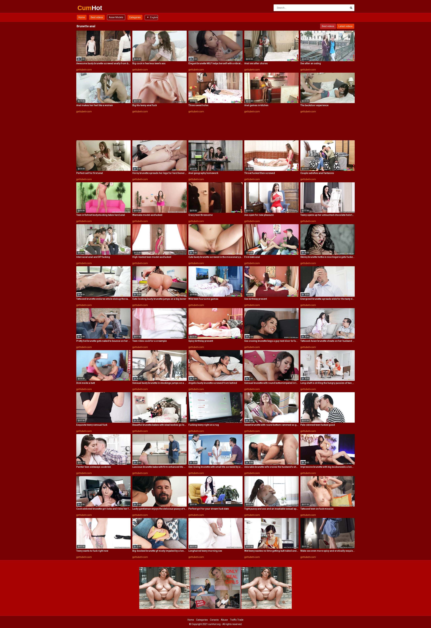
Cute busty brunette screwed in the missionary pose (215, 257)
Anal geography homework (203, 173)
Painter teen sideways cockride (93, 467)
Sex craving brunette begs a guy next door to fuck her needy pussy (271, 341)
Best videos (97, 17)
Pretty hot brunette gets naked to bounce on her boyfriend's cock (103, 341)
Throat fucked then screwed (259, 173)
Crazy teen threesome (200, 215)
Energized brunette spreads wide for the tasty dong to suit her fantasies (327, 299)
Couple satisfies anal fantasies (317, 173)
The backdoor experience (314, 105)
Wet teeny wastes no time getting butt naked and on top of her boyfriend (271, 550)
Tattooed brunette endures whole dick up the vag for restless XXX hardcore (103, 299)
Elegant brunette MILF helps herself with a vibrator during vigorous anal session (215, 63)
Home (81, 17)
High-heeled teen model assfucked (151, 257)
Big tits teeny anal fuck (144, 105)
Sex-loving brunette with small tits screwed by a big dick (215, 467)
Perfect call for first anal (89, 173)
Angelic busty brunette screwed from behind (212, 383)
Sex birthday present (255, 299)
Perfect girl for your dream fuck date (208, 508)
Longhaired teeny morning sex (205, 550)
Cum (86, 7)
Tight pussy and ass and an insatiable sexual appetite (271, 508)
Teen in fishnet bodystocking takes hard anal (100, 215)
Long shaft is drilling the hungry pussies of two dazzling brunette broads (327, 383)
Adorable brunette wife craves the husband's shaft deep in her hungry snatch (271, 467)
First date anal (252, 257)
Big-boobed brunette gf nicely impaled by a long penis (159, 550)
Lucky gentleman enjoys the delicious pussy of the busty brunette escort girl (159, 508)
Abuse (224, 619)
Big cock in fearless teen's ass (148, 63)
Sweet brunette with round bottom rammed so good (271, 424)
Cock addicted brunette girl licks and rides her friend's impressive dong (103, 508)
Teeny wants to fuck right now (92, 550)
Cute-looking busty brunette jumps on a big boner (159, 299)
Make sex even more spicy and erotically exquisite (327, 550)
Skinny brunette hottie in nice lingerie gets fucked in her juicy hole (327, 257)
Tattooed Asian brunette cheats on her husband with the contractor (327, 341)
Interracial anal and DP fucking (93, 257)
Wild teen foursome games (203, 299)
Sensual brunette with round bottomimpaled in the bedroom (271, 383)
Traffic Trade (236, 619)
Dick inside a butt (85, 383)
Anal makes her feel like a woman (94, 105)
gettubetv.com (84, 69)
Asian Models (116, 17)
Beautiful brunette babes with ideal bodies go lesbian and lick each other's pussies (159, 424)
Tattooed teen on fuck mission (317, 508)
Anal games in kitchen (256, 105)
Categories (135, 17)
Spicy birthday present (200, 341)
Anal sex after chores (256, 63)
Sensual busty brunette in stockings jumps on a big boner (159, 383)
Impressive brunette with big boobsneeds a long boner (327, 467)
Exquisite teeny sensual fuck (91, 424)
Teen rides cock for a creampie (149, 341)
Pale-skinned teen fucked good (317, 424)
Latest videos (345, 26)
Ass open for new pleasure (259, 215)
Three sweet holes (198, 105)
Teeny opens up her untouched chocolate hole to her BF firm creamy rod (327, 215)
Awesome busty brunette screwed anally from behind (103, 63)
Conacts (214, 619)
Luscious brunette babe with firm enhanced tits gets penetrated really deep (159, 467)
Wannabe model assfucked (147, 215)
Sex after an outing (310, 63)
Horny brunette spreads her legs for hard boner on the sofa (159, 173)
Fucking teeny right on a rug (203, 424)
